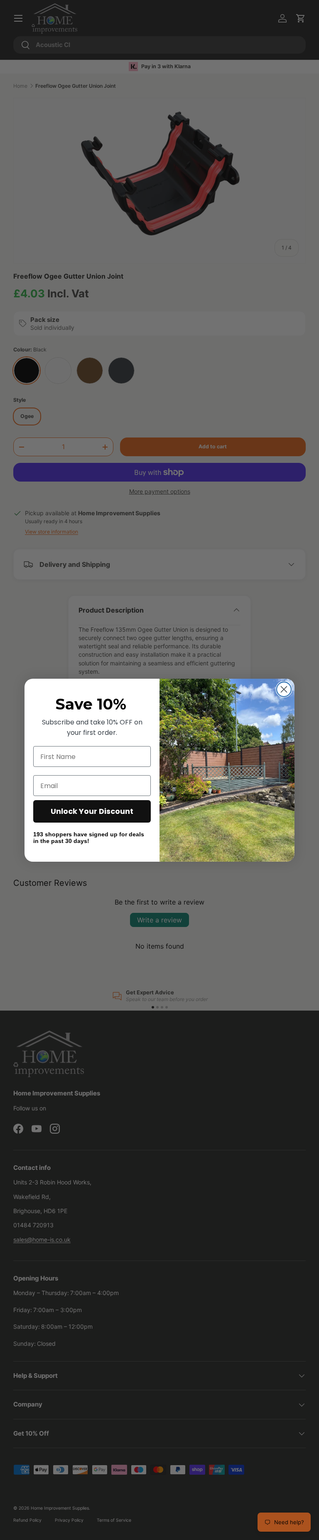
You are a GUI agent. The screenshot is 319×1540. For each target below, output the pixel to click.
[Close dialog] (284, 689)
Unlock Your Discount (92, 811)
